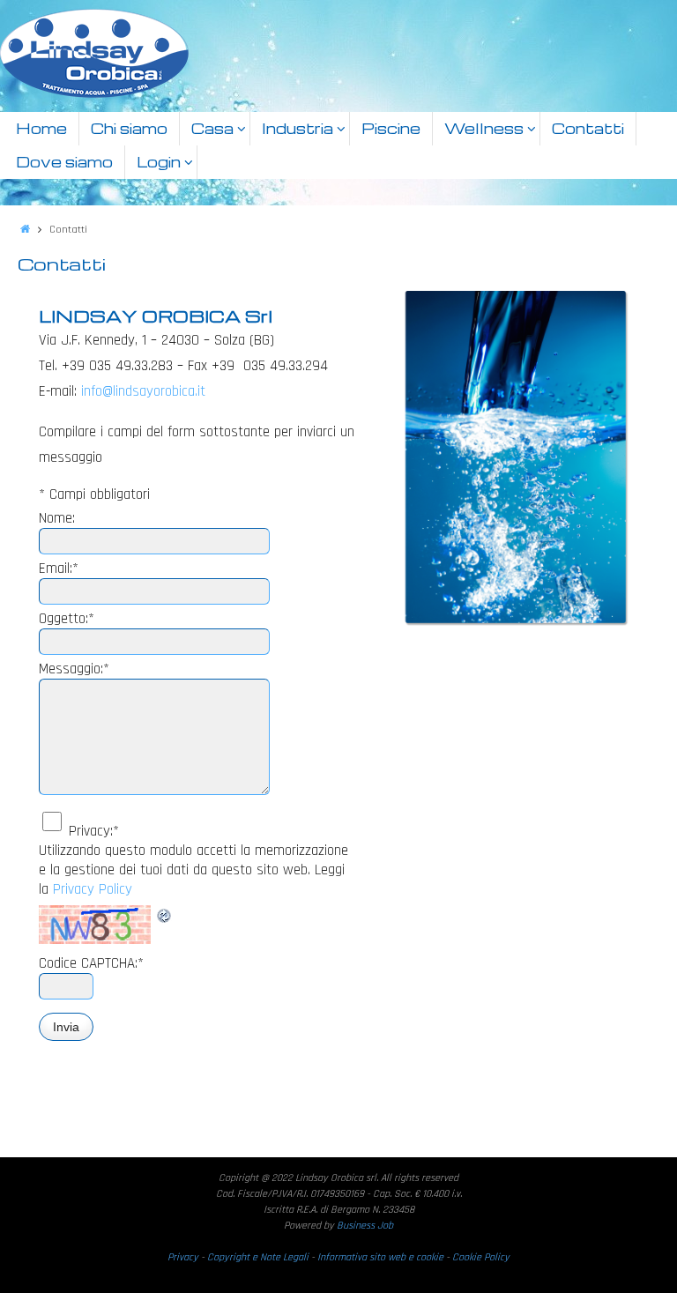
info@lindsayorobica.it (143, 391)
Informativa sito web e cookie (380, 1257)
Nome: (57, 518)
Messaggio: (74, 669)
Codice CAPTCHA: (91, 963)
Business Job (365, 1225)
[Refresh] (165, 915)
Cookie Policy (481, 1257)
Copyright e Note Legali (259, 1257)
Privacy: (94, 831)
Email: (58, 568)
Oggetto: (66, 618)
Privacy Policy (92, 889)
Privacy (184, 1257)
